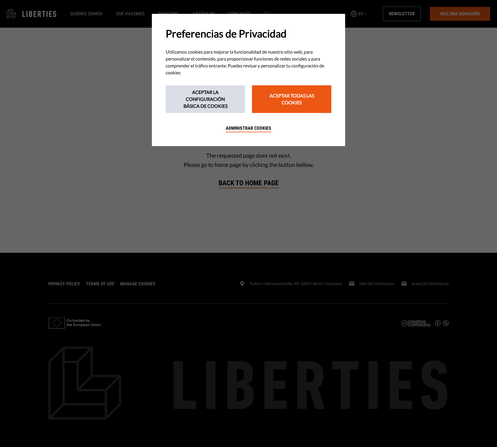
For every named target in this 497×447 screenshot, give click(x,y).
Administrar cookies (248, 128)
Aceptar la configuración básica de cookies (205, 99)
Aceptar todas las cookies (291, 99)
